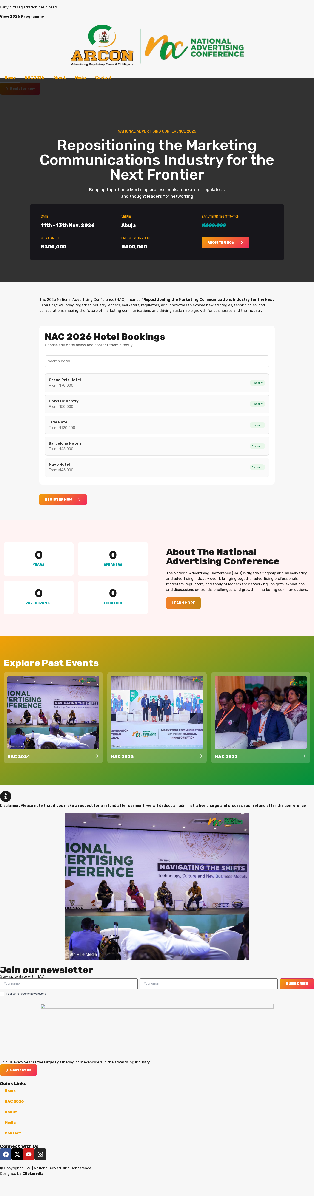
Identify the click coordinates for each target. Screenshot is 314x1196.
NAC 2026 (34, 77)
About (59, 77)
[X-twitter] (17, 1154)
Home (10, 77)
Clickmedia (32, 1173)
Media (80, 77)
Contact (103, 77)
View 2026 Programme (22, 16)
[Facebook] (5, 1154)
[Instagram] (40, 1154)
